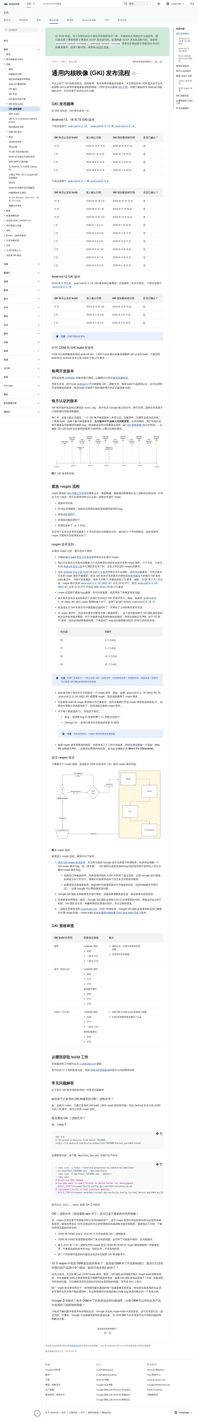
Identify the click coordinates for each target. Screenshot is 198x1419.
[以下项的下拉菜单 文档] (35, 3)
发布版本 (135, 575)
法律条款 (73, 1412)
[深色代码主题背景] (157, 1133)
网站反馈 (106, 1412)
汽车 (107, 20)
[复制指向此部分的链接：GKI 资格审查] (77, 926)
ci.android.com (89, 909)
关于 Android (51, 1412)
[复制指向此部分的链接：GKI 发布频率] (77, 104)
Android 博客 (102, 1379)
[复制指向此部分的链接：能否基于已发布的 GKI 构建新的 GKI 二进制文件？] (117, 1099)
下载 (47, 1379)
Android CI (82, 384)
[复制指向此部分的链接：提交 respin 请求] (78, 758)
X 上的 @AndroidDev (106, 1374)
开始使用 (23, 20)
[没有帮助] (161, 61)
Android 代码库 (52, 1369)
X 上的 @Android (104, 1369)
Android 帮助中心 (155, 1369)
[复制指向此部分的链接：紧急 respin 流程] (83, 487)
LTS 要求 (103, 572)
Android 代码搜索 (52, 3)
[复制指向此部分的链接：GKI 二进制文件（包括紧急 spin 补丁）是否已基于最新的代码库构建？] (142, 1214)
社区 (63, 1412)
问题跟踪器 (152, 1394)
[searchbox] (21, 29)
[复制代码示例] (161, 1133)
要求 (47, 1374)
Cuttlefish (70, 377)
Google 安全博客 (104, 1384)
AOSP (54, 61)
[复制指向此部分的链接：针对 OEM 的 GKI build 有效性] (97, 348)
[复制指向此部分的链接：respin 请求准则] (77, 545)
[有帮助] (156, 61)
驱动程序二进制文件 (55, 1394)
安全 (39, 20)
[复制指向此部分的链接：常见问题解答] (77, 1083)
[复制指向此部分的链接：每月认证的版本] (81, 401)
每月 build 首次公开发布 (78, 557)
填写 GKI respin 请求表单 (71, 862)
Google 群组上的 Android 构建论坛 (113, 1394)
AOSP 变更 (102, 47)
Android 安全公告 (72, 566)
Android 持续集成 (100, 1070)
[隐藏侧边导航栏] (37, 1413)
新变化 (7, 20)
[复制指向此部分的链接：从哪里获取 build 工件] (91, 1057)
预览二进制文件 (52, 1384)
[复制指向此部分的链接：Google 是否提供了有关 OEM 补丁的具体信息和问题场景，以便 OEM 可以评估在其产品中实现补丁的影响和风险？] (88, 1305)
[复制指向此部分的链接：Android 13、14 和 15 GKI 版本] (98, 120)
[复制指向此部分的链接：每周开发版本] (77, 371)
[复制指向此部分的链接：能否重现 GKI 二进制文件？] (88, 1118)
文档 (29, 3)
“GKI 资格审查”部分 (137, 425)
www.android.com (156, 1379)
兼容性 (70, 20)
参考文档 (122, 20)
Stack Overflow (154, 1389)
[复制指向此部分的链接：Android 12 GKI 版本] (83, 277)
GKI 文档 (123, 87)
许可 (83, 1412)
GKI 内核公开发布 (76, 493)
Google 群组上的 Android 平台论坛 (113, 1389)
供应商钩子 (69, 514)
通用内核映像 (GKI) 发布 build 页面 (120, 912)
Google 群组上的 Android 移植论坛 (113, 1399)
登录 (192, 3)
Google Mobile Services (158, 1384)
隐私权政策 (93, 1412)
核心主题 (54, 20)
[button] (18, 49)
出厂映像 (49, 1389)
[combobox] (138, 4)
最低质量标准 (120, 377)
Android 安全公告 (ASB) (76, 572)
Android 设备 (89, 20)
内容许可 (75, 1345)
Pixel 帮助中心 (154, 1374)
